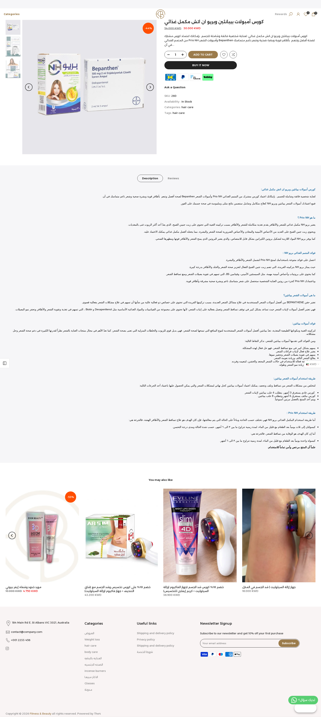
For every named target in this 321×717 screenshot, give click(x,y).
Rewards (281, 14)
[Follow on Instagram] (7, 648)
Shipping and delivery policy (155, 633)
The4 (97, 713)
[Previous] (29, 87)
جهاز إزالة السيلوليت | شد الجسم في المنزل (269, 587)
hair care (187, 107)
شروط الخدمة (145, 652)
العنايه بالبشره (93, 658)
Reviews (173, 178)
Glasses (90, 683)
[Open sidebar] (4, 363)
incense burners (95, 671)
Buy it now (200, 65)
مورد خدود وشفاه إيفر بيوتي (23, 587)
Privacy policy (146, 639)
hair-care (179, 113)
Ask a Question (174, 87)
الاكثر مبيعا (91, 677)
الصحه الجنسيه (94, 664)
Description (150, 178)
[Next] (150, 87)
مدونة (88, 689)
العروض (89, 633)
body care (91, 652)
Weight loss (92, 639)
